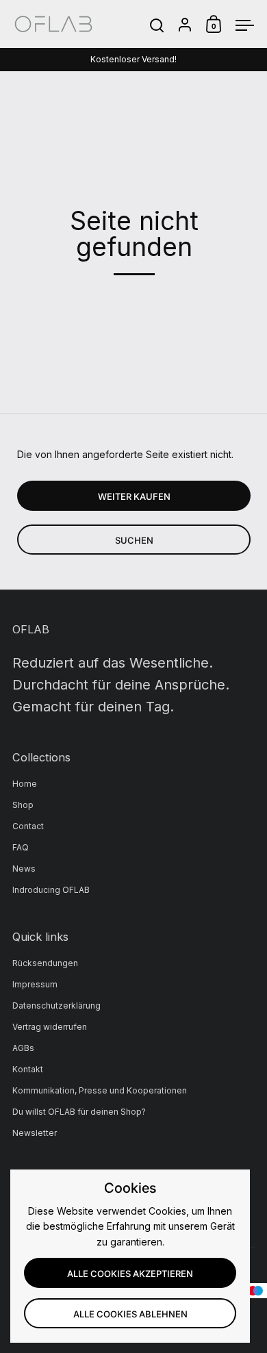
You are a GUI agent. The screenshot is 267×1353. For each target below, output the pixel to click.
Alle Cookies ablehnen (130, 1313)
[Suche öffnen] (157, 25)
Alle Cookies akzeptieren (130, 1273)
